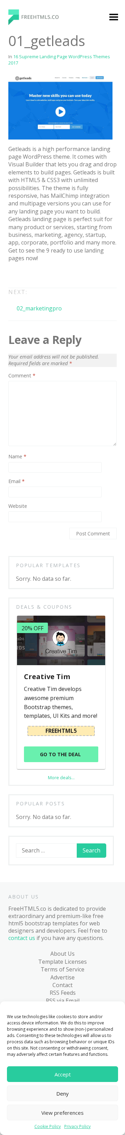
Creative (27, 233)
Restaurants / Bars (33, 432)
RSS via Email (63, 1001)
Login (68, 139)
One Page (28, 361)
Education (29, 246)
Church (25, 193)
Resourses (29, 545)
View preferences (62, 1112)
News (23, 335)
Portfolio (27, 402)
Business (28, 179)
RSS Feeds (63, 993)
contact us (21, 938)
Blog (16, 505)
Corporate (29, 220)
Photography (33, 388)
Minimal (26, 321)
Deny (62, 1093)
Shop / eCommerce (31, 474)
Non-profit (30, 348)
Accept (63, 1074)
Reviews (26, 559)
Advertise (62, 977)
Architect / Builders (29, 162)
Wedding (27, 492)
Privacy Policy (77, 1126)
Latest (24, 519)
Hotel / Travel (34, 281)
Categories (24, 118)
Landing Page (34, 294)
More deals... (61, 777)
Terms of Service (62, 969)
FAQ (15, 585)
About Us (62, 953)
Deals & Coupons (32, 599)
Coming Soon (33, 206)
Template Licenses (62, 961)
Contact (62, 985)
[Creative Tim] (61, 640)
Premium (28, 131)
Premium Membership (77, 122)
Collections (30, 532)
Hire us (19, 572)
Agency (25, 145)
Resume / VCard (28, 453)
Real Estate (30, 415)
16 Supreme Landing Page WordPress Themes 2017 (59, 59)
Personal (27, 375)
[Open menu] (113, 17)
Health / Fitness (26, 263)
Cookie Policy (47, 1126)
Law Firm (27, 308)
